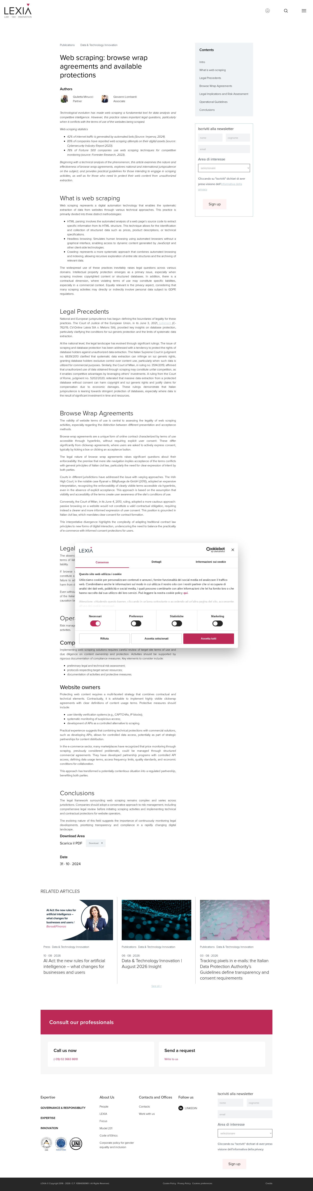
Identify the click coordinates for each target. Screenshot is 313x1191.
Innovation (49, 1128)
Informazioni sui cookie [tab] (211, 561)
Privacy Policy (184, 1183)
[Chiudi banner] (232, 550)
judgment (165, 323)
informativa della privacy (248, 1149)
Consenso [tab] (102, 562)
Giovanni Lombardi (125, 97)
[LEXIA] (22, 10)
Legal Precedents (210, 78)
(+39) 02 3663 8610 (66, 1059)
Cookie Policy (169, 1183)
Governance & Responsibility (63, 1108)
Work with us (147, 1114)
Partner (77, 101)
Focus (103, 1121)
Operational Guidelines (213, 102)
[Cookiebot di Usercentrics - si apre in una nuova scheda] (209, 550)
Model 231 (106, 1128)
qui (185, 592)
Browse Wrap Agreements (215, 86)
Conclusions (207, 110)
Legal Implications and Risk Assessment (223, 94)
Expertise (48, 1118)
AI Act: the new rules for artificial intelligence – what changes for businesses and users (74, 966)
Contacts (144, 1106)
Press (46, 947)
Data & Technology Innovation (99, 45)
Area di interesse (211, 159)
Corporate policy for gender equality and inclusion (117, 1145)
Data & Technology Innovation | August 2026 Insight (152, 963)
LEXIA (103, 1114)
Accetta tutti (208, 638)
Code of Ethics (109, 1135)
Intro (202, 62)
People (104, 1106)
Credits (269, 1183)
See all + (156, 986)
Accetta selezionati (156, 638)
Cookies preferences (202, 1183)
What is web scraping (212, 70)
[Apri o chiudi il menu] (304, 10)
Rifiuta (104, 638)
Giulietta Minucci (83, 97)
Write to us (171, 1059)
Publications (67, 45)
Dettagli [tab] (157, 561)
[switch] (136, 623)
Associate (119, 101)
